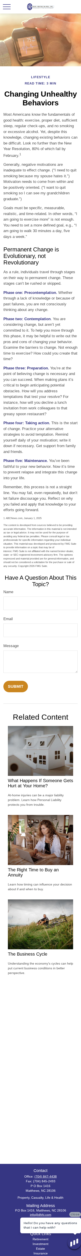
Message (11, 646)
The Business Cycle (27, 954)
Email (8, 619)
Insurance (41, 1253)
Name (8, 592)
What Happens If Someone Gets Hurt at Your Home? (40, 783)
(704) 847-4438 (45, 1176)
